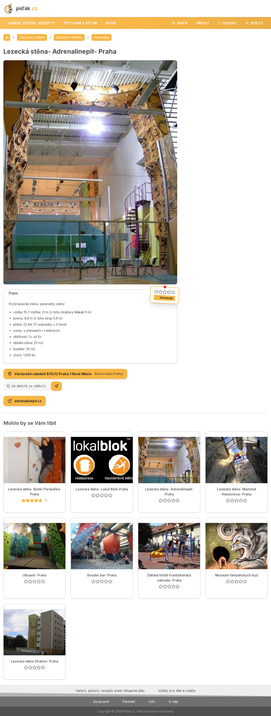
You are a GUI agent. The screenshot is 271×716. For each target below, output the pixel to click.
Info (152, 702)
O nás (173, 702)
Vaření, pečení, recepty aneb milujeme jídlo (110, 691)
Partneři (128, 702)
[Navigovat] (56, 386)
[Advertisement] (226, 77)
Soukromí (101, 702)
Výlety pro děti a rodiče (176, 691)
